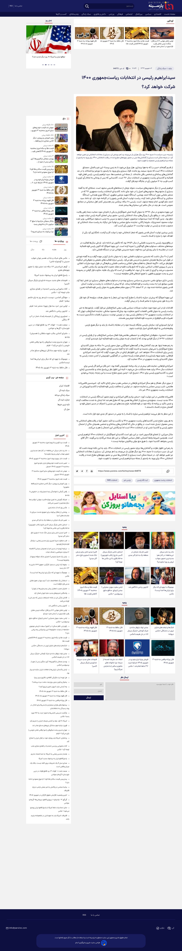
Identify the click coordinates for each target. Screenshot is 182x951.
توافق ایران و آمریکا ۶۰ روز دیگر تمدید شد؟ (48, 56)
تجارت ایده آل (64, 400)
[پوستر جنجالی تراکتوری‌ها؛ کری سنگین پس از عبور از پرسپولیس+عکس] (61, 159)
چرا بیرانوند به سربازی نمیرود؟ (42, 231)
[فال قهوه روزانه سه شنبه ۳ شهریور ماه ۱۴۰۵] (87, 33)
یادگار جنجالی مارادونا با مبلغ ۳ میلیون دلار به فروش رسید (41, 223)
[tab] (54, 64)
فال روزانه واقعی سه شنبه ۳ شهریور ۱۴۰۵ (163, 661)
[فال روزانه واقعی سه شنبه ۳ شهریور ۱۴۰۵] (163, 648)
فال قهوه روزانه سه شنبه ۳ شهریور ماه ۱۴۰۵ (87, 42)
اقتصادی (158, 14)
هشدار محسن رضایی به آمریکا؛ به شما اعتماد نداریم (49, 754)
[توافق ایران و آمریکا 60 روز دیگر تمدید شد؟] (48, 39)
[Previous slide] (29, 39)
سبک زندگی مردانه (62, 395)
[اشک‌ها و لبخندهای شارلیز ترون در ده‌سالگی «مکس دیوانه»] (163, 616)
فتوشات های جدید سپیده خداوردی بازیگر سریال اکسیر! (87, 663)
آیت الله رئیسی (142, 480)
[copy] (167, 471)
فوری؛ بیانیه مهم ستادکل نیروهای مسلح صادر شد (49, 725)
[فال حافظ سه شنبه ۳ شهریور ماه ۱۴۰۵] (112, 33)
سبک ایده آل (64, 390)
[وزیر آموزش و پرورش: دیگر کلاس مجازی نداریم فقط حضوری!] (61, 138)
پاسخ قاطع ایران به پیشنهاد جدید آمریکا (50, 275)
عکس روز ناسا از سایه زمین (57, 507)
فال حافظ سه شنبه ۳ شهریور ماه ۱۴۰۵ (112, 42)
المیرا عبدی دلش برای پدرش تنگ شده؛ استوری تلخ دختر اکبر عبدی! (86, 555)
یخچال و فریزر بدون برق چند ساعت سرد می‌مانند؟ (49, 682)
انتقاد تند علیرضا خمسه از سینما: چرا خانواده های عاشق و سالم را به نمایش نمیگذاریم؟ (112, 664)
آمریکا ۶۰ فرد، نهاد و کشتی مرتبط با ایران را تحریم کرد (48, 721)
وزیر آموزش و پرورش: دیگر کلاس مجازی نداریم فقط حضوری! (43, 140)
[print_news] (91, 471)
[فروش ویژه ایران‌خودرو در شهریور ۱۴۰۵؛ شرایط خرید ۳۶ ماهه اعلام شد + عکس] (137, 648)
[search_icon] (87, 6)
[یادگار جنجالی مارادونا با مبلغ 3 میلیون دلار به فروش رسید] (61, 221)
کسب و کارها (61, 14)
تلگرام (162, 928)
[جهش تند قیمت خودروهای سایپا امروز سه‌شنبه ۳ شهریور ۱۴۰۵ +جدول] (61, 127)
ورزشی (112, 14)
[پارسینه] (159, 6)
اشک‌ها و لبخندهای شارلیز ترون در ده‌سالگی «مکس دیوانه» (164, 631)
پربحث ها (34, 241)
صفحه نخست (169, 14)
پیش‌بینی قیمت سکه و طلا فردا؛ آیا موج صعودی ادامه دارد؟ (41, 171)
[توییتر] (77, 471)
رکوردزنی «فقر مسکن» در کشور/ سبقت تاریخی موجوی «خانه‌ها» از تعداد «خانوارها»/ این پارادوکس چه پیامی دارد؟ (49, 630)
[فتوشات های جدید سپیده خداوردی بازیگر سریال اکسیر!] (86, 648)
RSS (11, 6)
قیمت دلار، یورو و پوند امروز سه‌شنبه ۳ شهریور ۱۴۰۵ (48, 458)
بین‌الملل (139, 14)
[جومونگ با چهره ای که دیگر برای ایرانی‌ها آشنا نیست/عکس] (163, 575)
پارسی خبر (127, 480)
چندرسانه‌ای (74, 14)
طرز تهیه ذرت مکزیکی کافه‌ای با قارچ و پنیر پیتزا (50, 677)
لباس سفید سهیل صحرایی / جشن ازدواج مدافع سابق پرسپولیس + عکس (111, 590)
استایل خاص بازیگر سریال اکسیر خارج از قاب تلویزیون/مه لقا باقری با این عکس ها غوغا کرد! (111, 557)
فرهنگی (120, 14)
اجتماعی (129, 14)
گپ (173, 928)
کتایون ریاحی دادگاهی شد (138, 587)
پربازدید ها (59, 241)
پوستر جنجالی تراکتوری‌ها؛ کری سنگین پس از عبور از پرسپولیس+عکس (42, 160)
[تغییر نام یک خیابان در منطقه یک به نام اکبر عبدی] (137, 540)
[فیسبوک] (87, 471)
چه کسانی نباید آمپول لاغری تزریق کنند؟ (53, 686)
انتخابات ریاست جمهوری (163, 480)
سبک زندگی (86, 14)
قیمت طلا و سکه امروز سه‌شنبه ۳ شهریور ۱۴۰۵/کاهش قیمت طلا (137, 42)
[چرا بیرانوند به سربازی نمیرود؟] (61, 232)
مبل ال (67, 409)
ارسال (88, 697)
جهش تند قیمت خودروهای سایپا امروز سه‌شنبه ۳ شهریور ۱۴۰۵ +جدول (42, 129)
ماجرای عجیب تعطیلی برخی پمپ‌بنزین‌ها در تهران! (49, 588)
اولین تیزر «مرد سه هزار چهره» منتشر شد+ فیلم (48, 306)
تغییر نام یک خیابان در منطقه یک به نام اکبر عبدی (138, 554)
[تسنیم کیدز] (124, 504)
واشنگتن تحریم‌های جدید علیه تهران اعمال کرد (50, 593)
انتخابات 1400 (112, 480)
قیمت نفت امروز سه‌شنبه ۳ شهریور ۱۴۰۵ (52, 479)
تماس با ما (18, 6)
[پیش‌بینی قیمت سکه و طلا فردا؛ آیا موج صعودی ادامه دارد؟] (61, 169)
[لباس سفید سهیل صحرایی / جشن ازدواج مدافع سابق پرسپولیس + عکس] (111, 575)
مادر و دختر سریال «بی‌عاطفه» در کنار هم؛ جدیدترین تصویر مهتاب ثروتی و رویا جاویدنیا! (164, 557)
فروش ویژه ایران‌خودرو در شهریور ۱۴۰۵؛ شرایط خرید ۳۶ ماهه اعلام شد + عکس (138, 663)
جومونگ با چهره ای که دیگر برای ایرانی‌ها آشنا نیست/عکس (163, 590)
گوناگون (170, 21)
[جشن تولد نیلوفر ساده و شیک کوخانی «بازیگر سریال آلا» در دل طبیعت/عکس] (137, 616)
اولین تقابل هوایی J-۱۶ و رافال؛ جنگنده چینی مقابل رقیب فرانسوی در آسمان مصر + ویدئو (162, 44)
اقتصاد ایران (64, 385)
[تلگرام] (82, 471)
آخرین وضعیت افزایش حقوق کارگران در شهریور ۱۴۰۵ (48, 795)
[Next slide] (67, 39)
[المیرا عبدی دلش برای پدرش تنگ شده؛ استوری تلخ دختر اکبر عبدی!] (86, 540)
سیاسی (148, 14)
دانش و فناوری (100, 14)
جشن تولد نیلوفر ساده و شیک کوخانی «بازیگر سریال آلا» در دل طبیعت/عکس (138, 631)
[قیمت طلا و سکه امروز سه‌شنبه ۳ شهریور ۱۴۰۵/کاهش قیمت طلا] (137, 33)
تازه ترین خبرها (64, 404)
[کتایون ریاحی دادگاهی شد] (137, 575)
